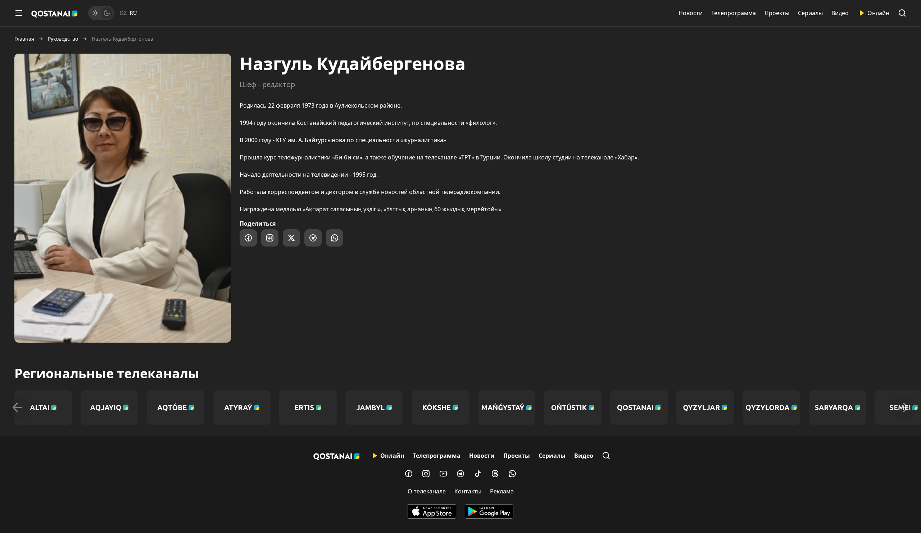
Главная (24, 39)
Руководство (63, 39)
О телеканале (427, 491)
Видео (840, 13)
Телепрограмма (733, 13)
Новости (691, 13)
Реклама (502, 491)
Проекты (777, 13)
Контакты (467, 491)
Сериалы (810, 13)
